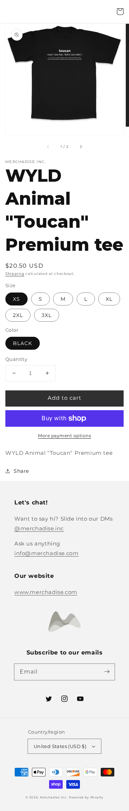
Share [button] (21, 471)
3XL (47, 315)
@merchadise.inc (39, 528)
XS (16, 299)
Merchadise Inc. (54, 797)
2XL (18, 315)
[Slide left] (48, 146)
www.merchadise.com (45, 592)
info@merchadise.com (46, 553)
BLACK (22, 343)
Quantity (16, 359)
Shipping (14, 273)
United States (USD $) (60, 746)
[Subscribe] (107, 672)
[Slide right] (81, 146)
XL (109, 299)
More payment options (64, 435)
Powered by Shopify (86, 797)
